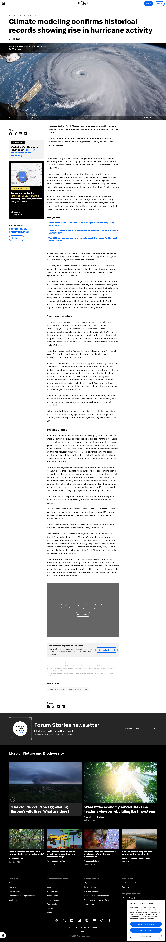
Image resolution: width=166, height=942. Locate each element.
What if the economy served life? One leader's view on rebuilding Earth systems (120, 809)
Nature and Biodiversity (22, 16)
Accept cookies (83, 614)
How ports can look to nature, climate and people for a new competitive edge (61, 854)
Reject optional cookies (146, 924)
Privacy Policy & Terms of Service (83, 927)
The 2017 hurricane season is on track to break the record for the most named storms (82, 239)
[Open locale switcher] (3, 935)
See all (153, 753)
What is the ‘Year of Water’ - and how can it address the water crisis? (26, 852)
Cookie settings (145, 936)
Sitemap (83, 932)
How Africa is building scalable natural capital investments (137, 852)
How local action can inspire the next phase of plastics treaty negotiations (100, 854)
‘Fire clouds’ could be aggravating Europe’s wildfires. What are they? (40, 809)
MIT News (15, 49)
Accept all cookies (146, 930)
